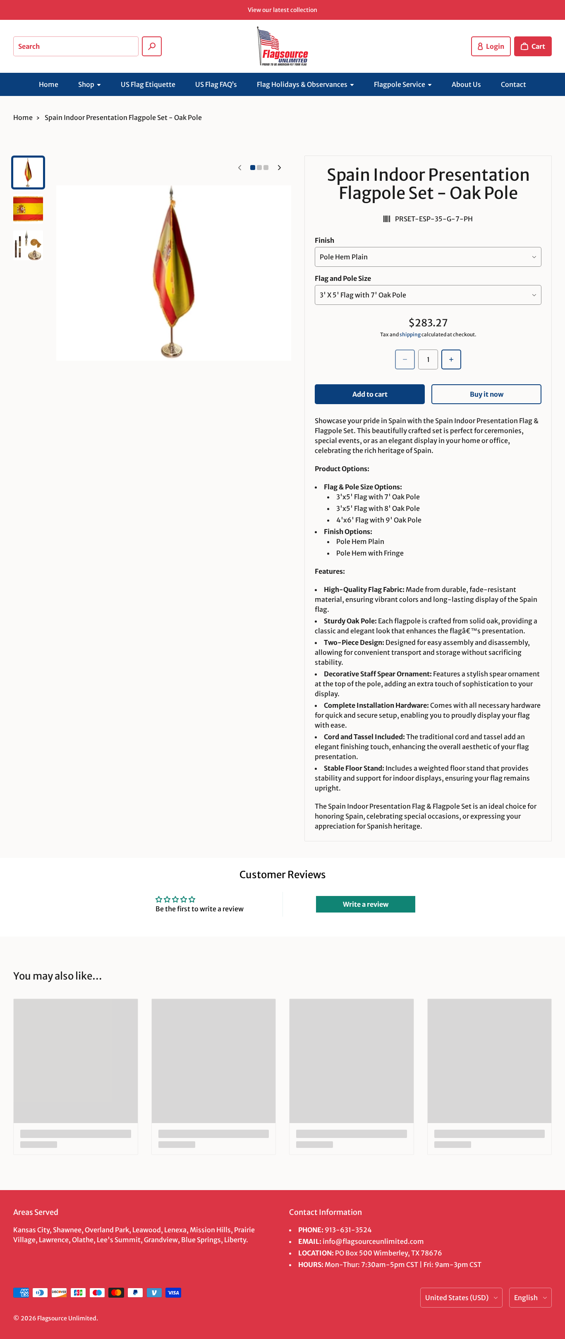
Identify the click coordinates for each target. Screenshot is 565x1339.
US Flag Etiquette (148, 84)
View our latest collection (282, 10)
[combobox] (76, 46)
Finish (324, 240)
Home (48, 84)
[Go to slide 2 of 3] (28, 209)
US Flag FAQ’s (216, 84)
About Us (466, 84)
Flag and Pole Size (343, 278)
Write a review (365, 904)
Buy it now (486, 394)
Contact (513, 84)
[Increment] (451, 359)
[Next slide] (279, 167)
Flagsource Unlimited (66, 1318)
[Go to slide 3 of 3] (28, 245)
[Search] (152, 46)
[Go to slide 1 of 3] (28, 172)
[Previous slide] (239, 167)
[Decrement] (405, 359)
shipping (410, 334)
